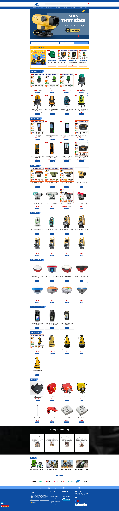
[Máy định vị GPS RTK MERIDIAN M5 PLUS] (82, 290)
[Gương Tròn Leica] (52, 388)
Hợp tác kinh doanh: (35, 502)
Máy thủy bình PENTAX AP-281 (81, 203)
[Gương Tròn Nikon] (67, 388)
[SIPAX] (41, 481)
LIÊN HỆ (86, 7)
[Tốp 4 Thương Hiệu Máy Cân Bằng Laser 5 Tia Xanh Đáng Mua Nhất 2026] (37, 464)
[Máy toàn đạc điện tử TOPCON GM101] (37, 243)
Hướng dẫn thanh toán (66, 494)
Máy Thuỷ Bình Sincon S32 (67, 182)
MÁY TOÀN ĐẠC (34, 212)
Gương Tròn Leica (52, 396)
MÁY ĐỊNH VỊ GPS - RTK (36, 259)
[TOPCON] (78, 481)
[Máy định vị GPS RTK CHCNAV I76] (67, 290)
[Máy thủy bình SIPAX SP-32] (37, 175)
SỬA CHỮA (73, 7)
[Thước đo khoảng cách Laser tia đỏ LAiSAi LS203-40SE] (52, 149)
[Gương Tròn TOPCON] (82, 388)
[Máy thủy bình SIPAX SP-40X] (52, 175)
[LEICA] (56, 481)
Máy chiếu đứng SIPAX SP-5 (37, 349)
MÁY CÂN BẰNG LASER (36, 71)
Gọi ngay (52, 92)
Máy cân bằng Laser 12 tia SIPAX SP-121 (52, 62)
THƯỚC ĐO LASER (35, 118)
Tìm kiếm (81, 42)
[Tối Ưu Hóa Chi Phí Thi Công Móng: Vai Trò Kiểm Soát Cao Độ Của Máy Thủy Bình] (67, 464)
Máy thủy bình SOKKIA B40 (37, 203)
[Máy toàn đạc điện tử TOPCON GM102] (52, 243)
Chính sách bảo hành (54, 494)
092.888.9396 (79, 496)
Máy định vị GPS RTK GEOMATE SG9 (52, 276)
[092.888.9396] (85, 1)
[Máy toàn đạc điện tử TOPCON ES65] (67, 222)
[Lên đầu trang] (117, 505)
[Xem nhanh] (55, 60)
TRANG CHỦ (40, 7)
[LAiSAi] (33, 481)
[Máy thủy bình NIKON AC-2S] (52, 196)
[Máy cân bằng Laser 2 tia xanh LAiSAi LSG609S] (62, 54)
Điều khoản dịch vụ (54, 493)
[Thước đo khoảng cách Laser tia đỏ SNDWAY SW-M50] (37, 127)
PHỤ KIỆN (66, 7)
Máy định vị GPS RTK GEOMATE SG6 (66, 276)
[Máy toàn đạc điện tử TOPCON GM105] (82, 243)
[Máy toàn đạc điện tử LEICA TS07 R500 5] (37, 222)
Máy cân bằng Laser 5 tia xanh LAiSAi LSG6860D (83, 62)
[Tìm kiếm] (69, 4)
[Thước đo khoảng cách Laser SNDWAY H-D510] (67, 149)
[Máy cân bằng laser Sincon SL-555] (52, 80)
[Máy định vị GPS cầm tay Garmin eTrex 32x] (67, 316)
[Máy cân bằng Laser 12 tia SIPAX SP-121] (52, 54)
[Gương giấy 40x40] (67, 410)
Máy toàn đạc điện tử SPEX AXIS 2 (52, 229)
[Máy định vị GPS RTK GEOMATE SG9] (52, 269)
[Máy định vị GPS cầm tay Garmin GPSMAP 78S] (37, 316)
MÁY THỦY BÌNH (34, 165)
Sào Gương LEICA (37, 417)
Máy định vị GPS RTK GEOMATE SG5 (81, 276)
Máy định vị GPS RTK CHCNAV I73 (37, 297)
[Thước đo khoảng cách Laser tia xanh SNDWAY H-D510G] (52, 127)
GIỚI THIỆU (34, 7)
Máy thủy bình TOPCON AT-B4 (81, 182)
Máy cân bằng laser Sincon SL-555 (52, 88)
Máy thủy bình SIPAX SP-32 (37, 182)
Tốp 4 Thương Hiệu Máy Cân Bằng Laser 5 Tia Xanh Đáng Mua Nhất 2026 (37, 469)
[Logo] (36, 4)
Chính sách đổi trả (53, 499)
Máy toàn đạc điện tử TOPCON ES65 (66, 229)
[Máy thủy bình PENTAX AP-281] (82, 196)
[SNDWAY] (48, 481)
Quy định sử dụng (53, 498)
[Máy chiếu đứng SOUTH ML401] (52, 341)
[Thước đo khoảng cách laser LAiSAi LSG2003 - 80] (37, 149)
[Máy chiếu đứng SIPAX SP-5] (37, 341)
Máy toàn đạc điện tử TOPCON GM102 (52, 250)
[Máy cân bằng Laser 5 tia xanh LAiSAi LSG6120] (52, 102)
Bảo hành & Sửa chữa (45, 499)
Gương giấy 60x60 (81, 417)
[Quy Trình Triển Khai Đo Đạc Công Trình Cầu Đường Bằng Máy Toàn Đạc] (52, 464)
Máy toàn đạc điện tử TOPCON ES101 (81, 229)
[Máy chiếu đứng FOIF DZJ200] (82, 341)
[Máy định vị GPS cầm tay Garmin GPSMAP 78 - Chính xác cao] (52, 316)
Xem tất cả (59, 475)
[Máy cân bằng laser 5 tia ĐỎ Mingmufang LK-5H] (37, 102)
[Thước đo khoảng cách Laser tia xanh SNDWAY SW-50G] (67, 127)
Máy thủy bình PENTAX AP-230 (66, 203)
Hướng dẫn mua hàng (66, 493)
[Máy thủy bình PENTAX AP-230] (67, 196)
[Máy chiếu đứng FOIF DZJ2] (37, 363)
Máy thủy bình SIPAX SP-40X (52, 182)
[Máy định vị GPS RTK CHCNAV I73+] (52, 290)
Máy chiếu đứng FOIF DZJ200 (81, 349)
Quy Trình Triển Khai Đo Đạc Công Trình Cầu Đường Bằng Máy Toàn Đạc (52, 469)
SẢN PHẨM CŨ (58, 7)
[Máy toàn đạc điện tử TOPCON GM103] (67, 243)
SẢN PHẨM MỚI (49, 7)
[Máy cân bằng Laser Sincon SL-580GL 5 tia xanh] (67, 102)
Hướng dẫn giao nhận (66, 496)
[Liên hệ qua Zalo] (2, 503)
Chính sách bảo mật (54, 504)
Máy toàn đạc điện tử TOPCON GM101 (37, 250)
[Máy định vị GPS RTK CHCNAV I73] (37, 290)
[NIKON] (85, 481)
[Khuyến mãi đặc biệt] (38, 57)
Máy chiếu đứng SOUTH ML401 (52, 349)
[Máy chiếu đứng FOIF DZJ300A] (67, 341)
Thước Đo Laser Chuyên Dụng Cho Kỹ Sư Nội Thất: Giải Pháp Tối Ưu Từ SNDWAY (82, 469)
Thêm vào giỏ (51, 60)
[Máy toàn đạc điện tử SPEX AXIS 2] (52, 222)
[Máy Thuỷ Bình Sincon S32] (67, 175)
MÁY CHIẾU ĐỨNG (35, 332)
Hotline (34, 499)
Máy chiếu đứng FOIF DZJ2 (37, 370)
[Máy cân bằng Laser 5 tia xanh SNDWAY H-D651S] (67, 80)
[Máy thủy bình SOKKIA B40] (37, 196)
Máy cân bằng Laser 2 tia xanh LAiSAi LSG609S (62, 62)
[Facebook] (75, 501)
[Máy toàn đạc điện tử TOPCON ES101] (82, 222)
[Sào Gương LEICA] (37, 410)
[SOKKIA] (70, 481)
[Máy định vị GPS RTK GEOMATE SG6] (67, 269)
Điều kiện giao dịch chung (55, 505)
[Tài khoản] (79, 1)
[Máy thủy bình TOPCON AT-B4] (82, 175)
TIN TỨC (80, 7)
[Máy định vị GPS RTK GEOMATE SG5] (82, 269)
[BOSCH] (63, 481)
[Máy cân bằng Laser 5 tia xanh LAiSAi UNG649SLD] (82, 102)
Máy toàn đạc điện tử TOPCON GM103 (67, 250)
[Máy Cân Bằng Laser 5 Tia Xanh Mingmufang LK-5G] (82, 80)
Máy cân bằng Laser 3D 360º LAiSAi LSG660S (73, 62)
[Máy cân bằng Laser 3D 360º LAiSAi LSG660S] (73, 54)
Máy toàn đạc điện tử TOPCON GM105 (81, 250)
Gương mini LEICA (52, 417)
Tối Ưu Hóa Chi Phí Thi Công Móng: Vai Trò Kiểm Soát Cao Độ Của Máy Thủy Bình (66, 469)
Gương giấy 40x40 (67, 417)
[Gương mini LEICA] (52, 410)
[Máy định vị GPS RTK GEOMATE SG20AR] (37, 269)
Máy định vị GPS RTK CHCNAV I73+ (52, 297)
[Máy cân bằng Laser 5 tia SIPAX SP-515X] (37, 80)
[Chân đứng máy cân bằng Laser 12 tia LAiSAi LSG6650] (37, 388)
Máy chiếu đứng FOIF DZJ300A (66, 349)
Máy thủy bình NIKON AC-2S (52, 203)
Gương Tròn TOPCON (81, 396)
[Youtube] (78, 501)
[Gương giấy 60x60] (82, 410)
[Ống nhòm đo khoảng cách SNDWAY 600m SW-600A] (82, 127)
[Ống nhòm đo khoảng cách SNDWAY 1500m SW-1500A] (82, 149)
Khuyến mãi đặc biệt (37, 47)
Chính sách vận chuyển (54, 496)
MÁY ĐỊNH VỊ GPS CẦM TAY (37, 306)
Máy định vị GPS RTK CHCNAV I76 (67, 297)
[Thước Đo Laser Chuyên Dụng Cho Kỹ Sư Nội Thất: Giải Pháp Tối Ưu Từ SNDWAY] (82, 464)
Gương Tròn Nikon (67, 396)
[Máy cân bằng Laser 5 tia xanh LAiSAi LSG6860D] (83, 54)
